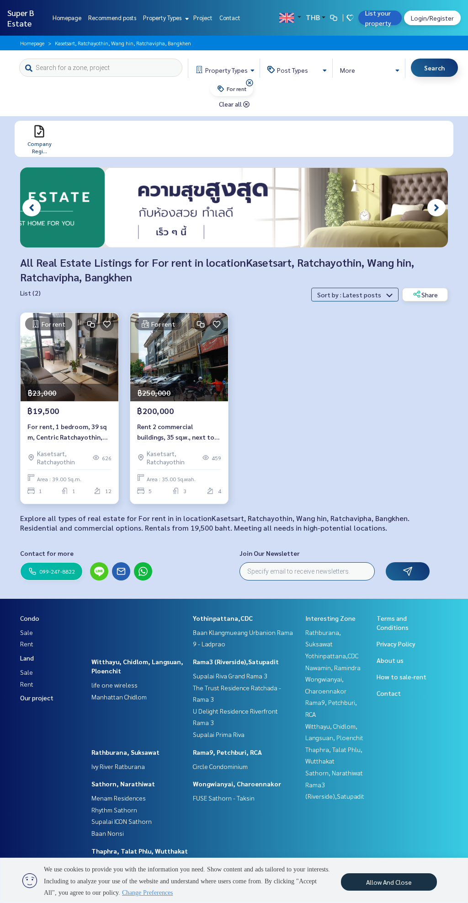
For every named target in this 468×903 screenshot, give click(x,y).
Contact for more (47, 553)
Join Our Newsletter (269, 553)
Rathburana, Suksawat (125, 752)
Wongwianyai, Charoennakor (237, 783)
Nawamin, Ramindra (333, 667)
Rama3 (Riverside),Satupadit (236, 661)
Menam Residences (118, 798)
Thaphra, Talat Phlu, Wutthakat (139, 851)
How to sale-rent (401, 676)
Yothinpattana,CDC (223, 618)
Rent (26, 644)
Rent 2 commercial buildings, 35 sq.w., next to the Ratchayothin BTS (175, 432)
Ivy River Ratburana (118, 766)
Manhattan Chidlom (119, 697)
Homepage (67, 18)
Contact (229, 18)
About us (390, 660)
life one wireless (114, 685)
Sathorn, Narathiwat (123, 783)
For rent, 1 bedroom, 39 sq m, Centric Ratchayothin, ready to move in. (66, 432)
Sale (26, 632)
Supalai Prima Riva (219, 734)
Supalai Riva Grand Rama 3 (230, 676)
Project (203, 18)
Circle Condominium (220, 766)
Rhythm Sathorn (114, 810)
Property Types (163, 18)
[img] (249, 82)
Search (434, 68)
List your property (378, 18)
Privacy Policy (396, 644)
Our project (36, 697)
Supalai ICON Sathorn (121, 821)
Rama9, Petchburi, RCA (227, 752)
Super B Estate (20, 17)
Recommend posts (112, 18)
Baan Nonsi (107, 833)
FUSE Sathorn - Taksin (224, 798)
